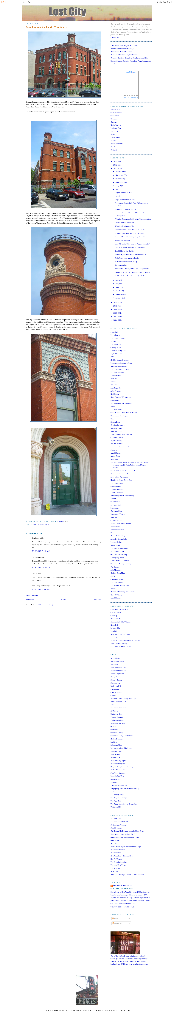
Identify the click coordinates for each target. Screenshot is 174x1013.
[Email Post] (66, 521)
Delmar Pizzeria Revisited (124, 222)
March (118, 290)
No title (117, 196)
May (117, 283)
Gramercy (114, 122)
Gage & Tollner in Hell (123, 192)
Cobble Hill (115, 115)
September (120, 182)
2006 (115, 320)
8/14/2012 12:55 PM (41, 567)
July (117, 189)
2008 (115, 313)
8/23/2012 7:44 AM (41, 589)
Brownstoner (115, 683)
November (120, 175)
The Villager (115, 868)
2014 (115, 161)
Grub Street (115, 840)
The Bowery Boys (117, 794)
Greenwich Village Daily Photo (122, 735)
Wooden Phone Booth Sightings (122, 48)
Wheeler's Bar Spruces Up (124, 226)
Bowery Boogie (116, 680)
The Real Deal (116, 801)
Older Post (97, 599)
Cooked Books (116, 692)
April (118, 287)
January (119, 298)
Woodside (114, 146)
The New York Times (118, 865)
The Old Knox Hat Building (125, 251)
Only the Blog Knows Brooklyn (122, 767)
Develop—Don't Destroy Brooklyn (123, 698)
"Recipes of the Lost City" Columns (124, 54)
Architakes (114, 664)
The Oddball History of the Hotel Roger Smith (132, 268)
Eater (112, 704)
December (119, 171)
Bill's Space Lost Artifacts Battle (127, 258)
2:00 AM (60, 521)
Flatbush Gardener (117, 720)
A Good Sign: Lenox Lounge (125, 209)
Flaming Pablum (117, 717)
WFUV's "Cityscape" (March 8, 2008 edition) (127, 874)
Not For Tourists (116, 859)
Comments (118, 923)
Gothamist (114, 729)
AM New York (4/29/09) (119, 821)
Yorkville (114, 150)
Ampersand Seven (117, 661)
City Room (115, 689)
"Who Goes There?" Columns (121, 51)
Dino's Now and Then (118, 701)
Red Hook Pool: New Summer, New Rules (130, 275)
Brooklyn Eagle (116, 828)
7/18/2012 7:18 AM (41, 551)
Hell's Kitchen (116, 125)
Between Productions (118, 670)
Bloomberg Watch (117, 673)
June (117, 280)
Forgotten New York (118, 723)
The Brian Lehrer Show (119, 862)
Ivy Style (114, 742)
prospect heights (41, 525)
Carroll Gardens (116, 112)
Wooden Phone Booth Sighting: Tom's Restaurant (133, 236)
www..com (131, 72)
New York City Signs (118, 760)
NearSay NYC (116, 757)
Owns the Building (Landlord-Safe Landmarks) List (129, 58)
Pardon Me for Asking (119, 770)
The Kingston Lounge (119, 797)
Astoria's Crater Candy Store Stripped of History (132, 272)
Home (63, 599)
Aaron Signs (115, 658)
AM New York (116, 818)
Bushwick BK (116, 686)
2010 (115, 306)
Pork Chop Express (118, 773)
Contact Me (115, 37)
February (119, 294)
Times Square (115, 137)
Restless (113, 782)
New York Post (116, 852)
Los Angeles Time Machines (121, 748)
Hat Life (113, 843)
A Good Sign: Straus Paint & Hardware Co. (130, 254)
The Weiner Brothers (122, 240)
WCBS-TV (114, 871)
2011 (115, 302)
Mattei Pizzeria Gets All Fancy (126, 261)
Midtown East (116, 128)
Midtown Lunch (116, 751)
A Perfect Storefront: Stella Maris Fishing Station (133, 219)
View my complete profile (122, 907)
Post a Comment (32, 595)
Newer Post (30, 599)
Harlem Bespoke (117, 739)
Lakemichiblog (116, 745)
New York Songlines (118, 763)
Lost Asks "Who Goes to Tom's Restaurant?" (131, 247)
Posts (116, 918)
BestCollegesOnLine (118, 825)
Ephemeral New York (118, 707)
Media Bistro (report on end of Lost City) (126, 846)
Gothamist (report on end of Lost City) (125, 837)
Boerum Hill (115, 109)
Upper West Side (117, 143)
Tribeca (113, 140)
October (119, 178)
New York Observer (118, 849)
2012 (115, 168)
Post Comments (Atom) (44, 605)
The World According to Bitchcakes (124, 804)
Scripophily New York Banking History (125, 788)
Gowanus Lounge (117, 732)
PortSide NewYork (117, 776)
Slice (112, 791)
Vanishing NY (116, 807)
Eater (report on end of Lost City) (123, 834)
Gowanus (114, 119)
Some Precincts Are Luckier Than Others (46, 27)
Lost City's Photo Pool (131, 97)
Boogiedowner (116, 677)
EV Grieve (114, 711)
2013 (115, 165)
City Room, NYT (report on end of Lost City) (127, 831)
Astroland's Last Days (118, 667)
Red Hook (114, 131)
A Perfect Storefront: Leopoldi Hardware (129, 233)
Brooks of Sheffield (122, 885)
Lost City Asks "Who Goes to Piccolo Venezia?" (132, 244)
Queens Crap (115, 779)
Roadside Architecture (119, 785)
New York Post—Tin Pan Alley (122, 856)
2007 (115, 316)
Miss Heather (115, 754)
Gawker (113, 726)
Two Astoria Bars (121, 265)
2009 (115, 309)
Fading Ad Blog (116, 714)
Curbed (113, 695)
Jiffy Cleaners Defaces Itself (125, 199)
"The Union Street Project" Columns (124, 45)
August (118, 185)
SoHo (113, 134)
